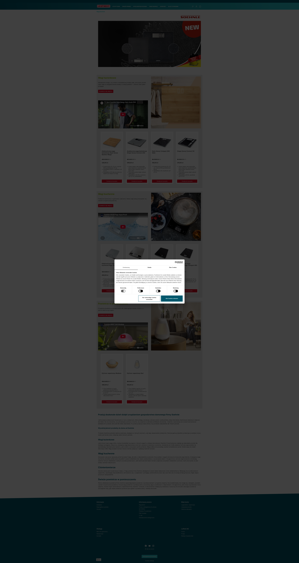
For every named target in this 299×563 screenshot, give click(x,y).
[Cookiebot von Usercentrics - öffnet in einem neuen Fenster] (176, 262)
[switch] (141, 291)
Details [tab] (149, 267)
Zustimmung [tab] (126, 267)
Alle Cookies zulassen (172, 298)
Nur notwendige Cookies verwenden (149, 298)
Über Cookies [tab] (173, 267)
